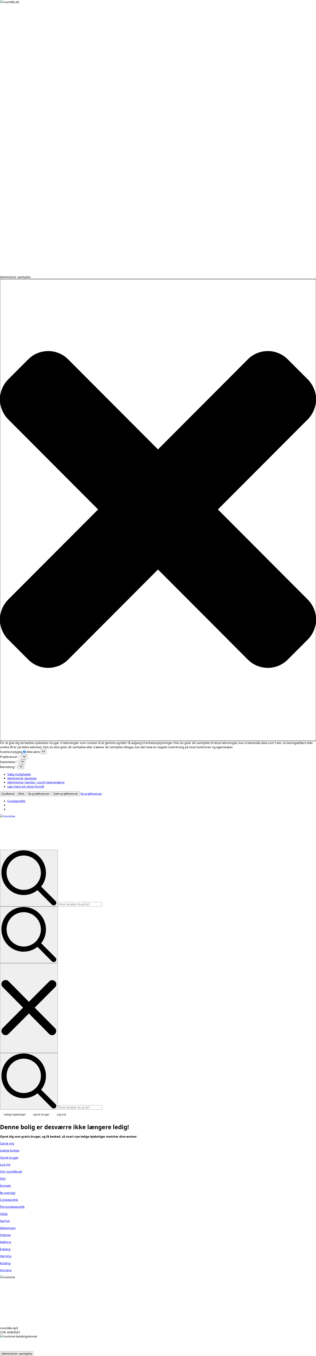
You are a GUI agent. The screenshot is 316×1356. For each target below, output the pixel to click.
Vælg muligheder (19, 774)
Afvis (21, 794)
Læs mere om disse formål (25, 787)
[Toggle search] (29, 934)
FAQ (3, 1179)
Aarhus (5, 1221)
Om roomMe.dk (11, 1172)
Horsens (6, 1270)
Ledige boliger (10, 1150)
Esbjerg (5, 1249)
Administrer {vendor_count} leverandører (36, 782)
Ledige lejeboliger (15, 1114)
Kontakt (5, 1186)
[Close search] (29, 1008)
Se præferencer (39, 794)
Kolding (5, 1263)
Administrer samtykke (16, 1354)
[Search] (29, 878)
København (8, 1228)
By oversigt (7, 1193)
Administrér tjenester (22, 778)
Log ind (61, 1114)
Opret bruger (41, 1114)
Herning (5, 1256)
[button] (158, 510)
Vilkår (4, 1214)
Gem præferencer (65, 794)
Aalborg (5, 1242)
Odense (5, 1235)
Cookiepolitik (16, 801)
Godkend (7, 794)
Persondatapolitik (12, 1207)
